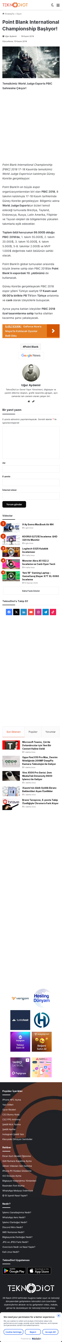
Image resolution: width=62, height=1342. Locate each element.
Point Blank (31, 346)
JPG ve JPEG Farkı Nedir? (15, 1242)
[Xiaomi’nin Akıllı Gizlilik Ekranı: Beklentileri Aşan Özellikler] (11, 791)
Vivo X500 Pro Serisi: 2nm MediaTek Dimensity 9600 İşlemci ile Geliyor (37, 776)
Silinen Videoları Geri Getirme (17, 1166)
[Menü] (58, 6)
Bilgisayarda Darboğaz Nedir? (17, 1237)
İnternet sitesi (9, 490)
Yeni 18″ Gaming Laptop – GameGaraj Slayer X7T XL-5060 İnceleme (40, 576)
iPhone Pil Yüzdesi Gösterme (16, 1171)
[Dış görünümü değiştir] (52, 6)
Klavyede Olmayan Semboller (17, 1139)
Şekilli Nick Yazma (11, 1124)
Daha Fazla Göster (31, 591)
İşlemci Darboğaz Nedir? (14, 1222)
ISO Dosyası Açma (11, 1176)
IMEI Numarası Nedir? (13, 1232)
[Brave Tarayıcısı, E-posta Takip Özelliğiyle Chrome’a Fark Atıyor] (11, 804)
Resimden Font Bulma (13, 1185)
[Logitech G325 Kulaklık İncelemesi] (11, 552)
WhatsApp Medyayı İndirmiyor (17, 1190)
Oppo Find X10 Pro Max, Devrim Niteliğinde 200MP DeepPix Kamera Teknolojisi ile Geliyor (40, 760)
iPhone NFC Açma (11, 1099)
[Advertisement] (31, 126)
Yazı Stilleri (7, 1104)
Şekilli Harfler (9, 1129)
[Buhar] (33, 401)
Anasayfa (9, 13)
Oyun (19, 13)
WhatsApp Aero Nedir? (13, 1217)
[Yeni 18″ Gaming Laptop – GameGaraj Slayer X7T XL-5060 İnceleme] (11, 576)
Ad (3, 463)
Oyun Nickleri (9, 1109)
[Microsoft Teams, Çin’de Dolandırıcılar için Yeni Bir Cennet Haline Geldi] (11, 745)
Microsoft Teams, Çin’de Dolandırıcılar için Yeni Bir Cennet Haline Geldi (36, 745)
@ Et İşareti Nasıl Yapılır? (15, 1195)
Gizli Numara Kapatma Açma (17, 1161)
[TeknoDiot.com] (15, 4)
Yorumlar (50, 731)
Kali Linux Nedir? (10, 1252)
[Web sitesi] (29, 401)
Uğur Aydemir (11, 36)
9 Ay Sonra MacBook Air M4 (38, 524)
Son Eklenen (14, 731)
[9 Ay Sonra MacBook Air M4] (11, 528)
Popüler (33, 731)
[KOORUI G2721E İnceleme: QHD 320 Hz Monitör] (11, 540)
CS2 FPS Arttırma (11, 1119)
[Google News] (31, 355)
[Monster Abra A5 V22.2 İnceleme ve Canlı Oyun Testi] (11, 564)
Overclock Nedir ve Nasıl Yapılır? (18, 1247)
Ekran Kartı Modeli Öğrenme (16, 1156)
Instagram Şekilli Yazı (13, 1134)
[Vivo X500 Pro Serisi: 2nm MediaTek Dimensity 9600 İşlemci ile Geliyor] (11, 776)
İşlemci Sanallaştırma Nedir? (16, 1212)
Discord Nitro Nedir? (12, 1227)
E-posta (6, 476)
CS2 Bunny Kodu (11, 1114)
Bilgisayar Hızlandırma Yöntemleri (19, 1180)
